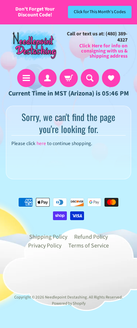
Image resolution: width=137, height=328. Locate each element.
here (41, 143)
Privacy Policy (44, 246)
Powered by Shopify (68, 303)
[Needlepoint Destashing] (33, 45)
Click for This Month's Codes (100, 12)
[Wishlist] (111, 78)
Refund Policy (91, 237)
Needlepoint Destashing (66, 297)
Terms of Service (88, 246)
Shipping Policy (48, 237)
